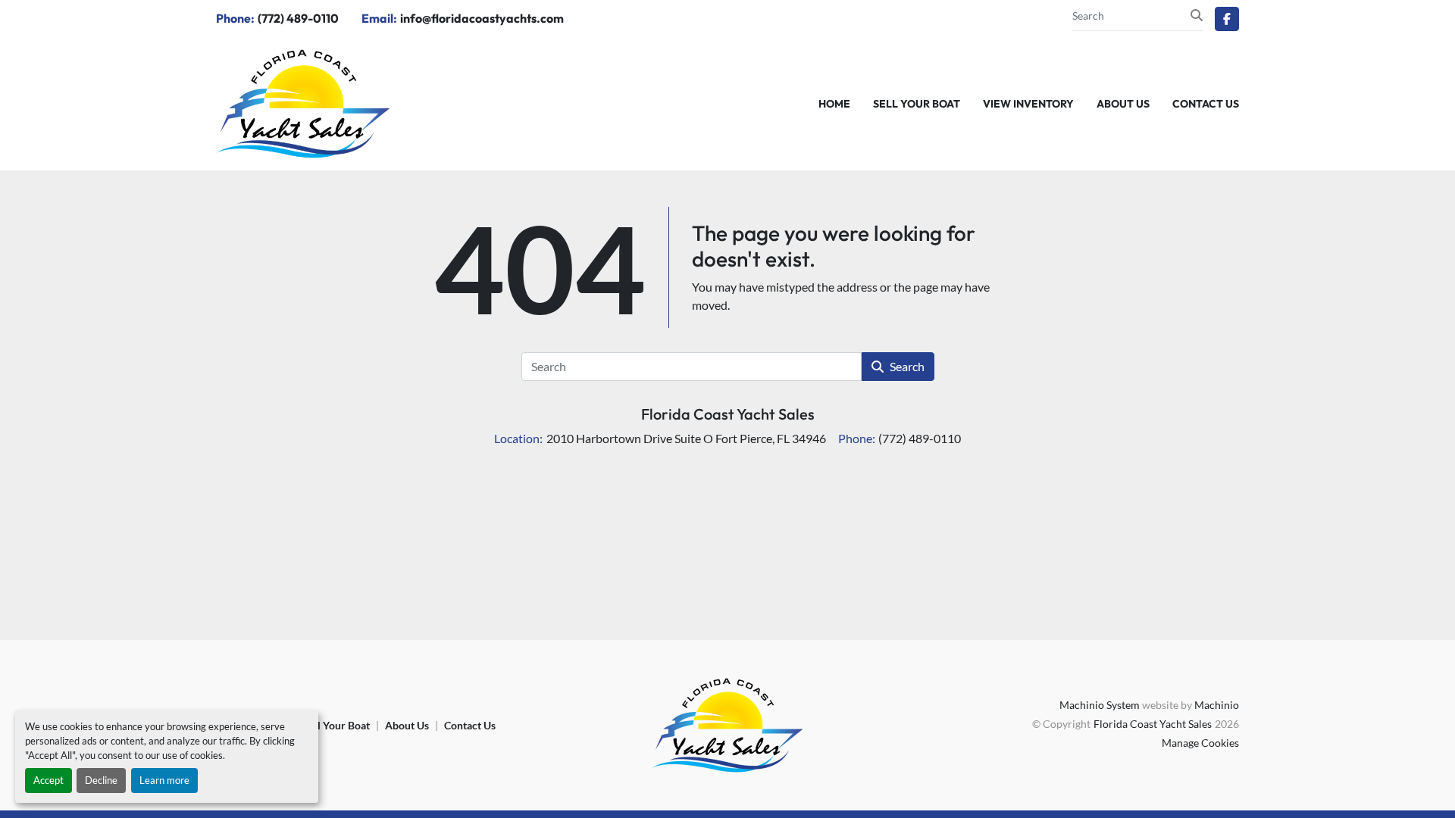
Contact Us (1205, 104)
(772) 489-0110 (298, 18)
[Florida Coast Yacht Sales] (727, 723)
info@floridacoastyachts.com (482, 18)
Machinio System (1099, 704)
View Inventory (1028, 104)
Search (907, 366)
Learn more (164, 780)
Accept (48, 780)
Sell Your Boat (916, 104)
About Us (1123, 104)
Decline (101, 780)
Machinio (1216, 704)
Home (834, 104)
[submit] (1197, 15)
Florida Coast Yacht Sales (728, 413)
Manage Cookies (1200, 742)
